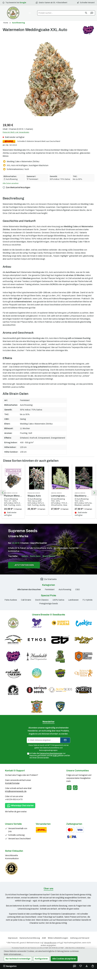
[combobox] (60, 12)
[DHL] (41, 830)
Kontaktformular (12, 783)
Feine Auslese (11, 600)
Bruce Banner (49, 556)
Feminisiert (50, 589)
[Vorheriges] (3, 493)
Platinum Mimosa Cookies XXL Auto (13, 494)
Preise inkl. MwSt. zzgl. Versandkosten (16, 132)
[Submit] (65, 740)
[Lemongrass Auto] (60, 478)
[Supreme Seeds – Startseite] (13, 13)
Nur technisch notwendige (18, 959)
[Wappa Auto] (37, 478)
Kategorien (48, 585)
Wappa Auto (34, 494)
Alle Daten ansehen (11, 183)
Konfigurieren (41, 959)
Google (23, 3)
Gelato (24, 556)
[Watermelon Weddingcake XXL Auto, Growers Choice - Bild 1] (48, 78)
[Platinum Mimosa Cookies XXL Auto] (13, 478)
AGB (55, 756)
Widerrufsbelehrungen (58, 938)
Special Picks (48, 595)
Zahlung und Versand (79, 938)
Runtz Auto (35, 556)
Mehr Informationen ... (13, 954)
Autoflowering (65, 589)
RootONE (44, 948)
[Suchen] (86, 12)
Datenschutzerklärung (30, 938)
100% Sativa (58, 600)
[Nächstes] (94, 493)
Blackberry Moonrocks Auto (83, 494)
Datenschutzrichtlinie (51, 748)
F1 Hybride (87, 600)
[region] (48, 78)
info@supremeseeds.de (15, 791)
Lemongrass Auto (58, 494)
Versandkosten (50, 943)
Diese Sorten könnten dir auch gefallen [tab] (30, 460)
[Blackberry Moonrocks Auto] (84, 478)
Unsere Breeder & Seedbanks (48, 614)
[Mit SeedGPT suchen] (92, 12)
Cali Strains (26, 600)
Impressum (13, 938)
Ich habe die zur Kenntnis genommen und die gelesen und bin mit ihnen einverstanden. (50, 755)
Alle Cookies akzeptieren (64, 959)
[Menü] (30, 12)
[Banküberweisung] (71, 837)
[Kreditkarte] (75, 830)
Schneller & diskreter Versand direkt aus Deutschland (38, 141)
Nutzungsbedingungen (48, 750)
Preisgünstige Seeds (48, 603)
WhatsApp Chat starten (22, 805)
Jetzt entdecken (24, 565)
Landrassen (73, 600)
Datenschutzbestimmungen (51, 753)
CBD (77, 589)
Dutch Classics (41, 600)
